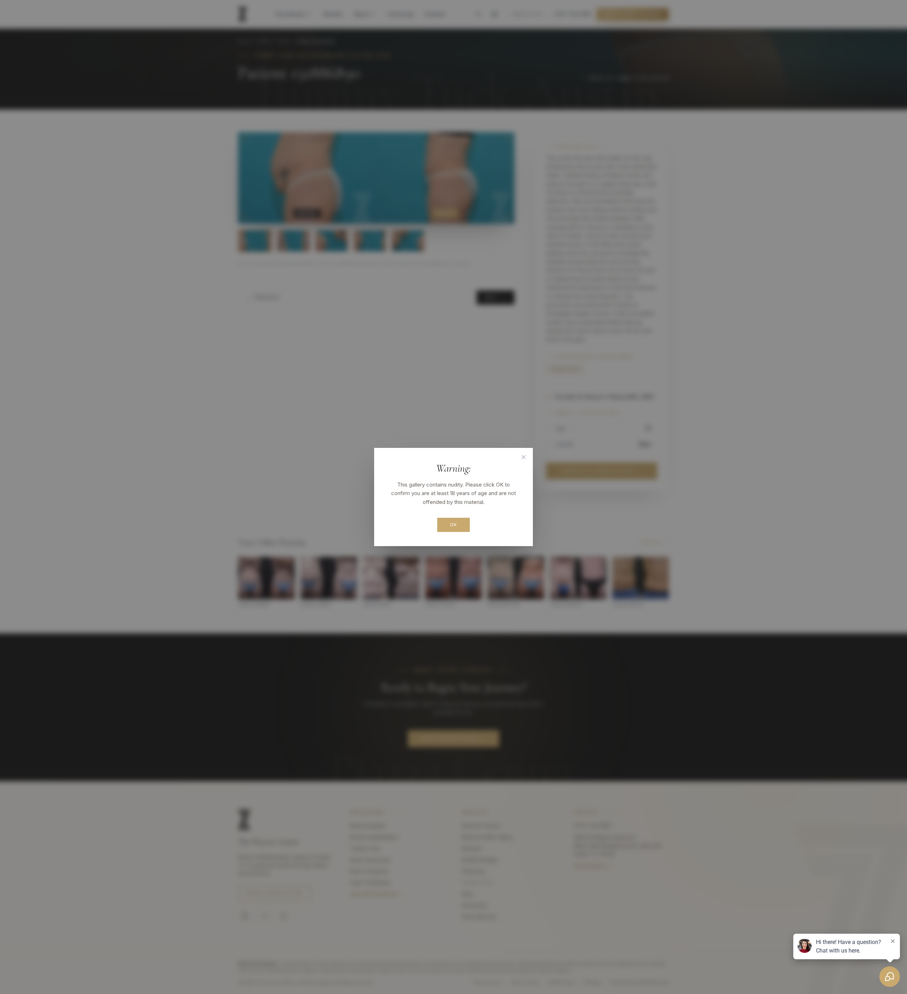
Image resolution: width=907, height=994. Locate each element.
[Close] (523, 457)
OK (453, 524)
